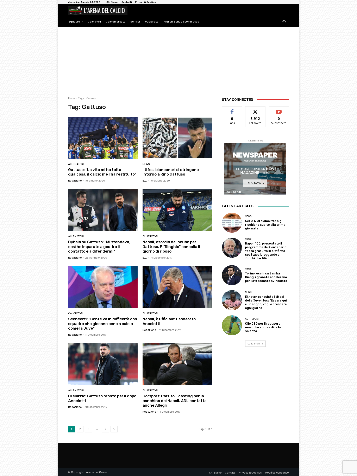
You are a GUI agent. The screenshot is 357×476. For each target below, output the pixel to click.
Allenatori (76, 164)
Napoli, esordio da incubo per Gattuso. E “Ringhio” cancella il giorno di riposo (171, 247)
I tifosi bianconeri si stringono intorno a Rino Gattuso (171, 172)
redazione (75, 180)
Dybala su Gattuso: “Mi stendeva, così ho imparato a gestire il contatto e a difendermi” (99, 247)
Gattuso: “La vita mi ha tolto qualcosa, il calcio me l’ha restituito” (102, 172)
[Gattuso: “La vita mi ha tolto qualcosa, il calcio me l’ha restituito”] (103, 138)
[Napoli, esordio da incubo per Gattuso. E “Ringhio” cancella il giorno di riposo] (177, 210)
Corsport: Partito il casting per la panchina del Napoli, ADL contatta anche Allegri (175, 401)
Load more (254, 343)
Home (71, 98)
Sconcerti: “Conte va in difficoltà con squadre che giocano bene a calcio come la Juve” (102, 324)
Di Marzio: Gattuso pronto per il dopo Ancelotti (102, 398)
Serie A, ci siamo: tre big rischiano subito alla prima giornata (265, 224)
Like (232, 109)
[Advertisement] (178, 60)
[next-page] (114, 429)
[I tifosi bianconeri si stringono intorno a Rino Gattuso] (177, 138)
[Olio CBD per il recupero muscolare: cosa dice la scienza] (232, 325)
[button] (284, 22)
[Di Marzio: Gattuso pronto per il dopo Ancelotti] (103, 364)
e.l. (145, 180)
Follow (255, 109)
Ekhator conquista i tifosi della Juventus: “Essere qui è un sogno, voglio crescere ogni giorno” (266, 302)
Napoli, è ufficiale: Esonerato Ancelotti (169, 321)
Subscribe (279, 109)
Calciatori (75, 313)
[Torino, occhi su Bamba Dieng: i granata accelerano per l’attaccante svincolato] (232, 275)
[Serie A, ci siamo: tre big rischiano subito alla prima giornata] (232, 223)
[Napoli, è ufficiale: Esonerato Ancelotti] (177, 287)
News (146, 164)
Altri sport (252, 319)
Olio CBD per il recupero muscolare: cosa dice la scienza (263, 327)
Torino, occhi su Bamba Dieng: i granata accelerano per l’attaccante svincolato (266, 277)
